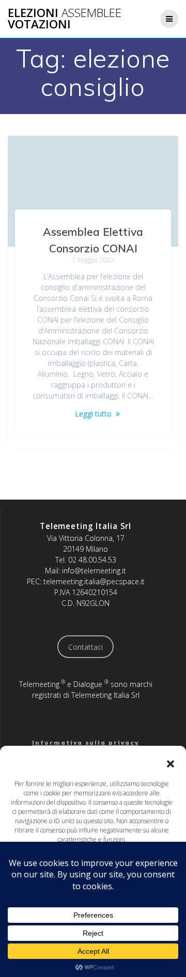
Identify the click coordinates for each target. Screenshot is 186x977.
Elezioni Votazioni (64, 18)
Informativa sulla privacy (85, 742)
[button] (170, 764)
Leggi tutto (93, 414)
